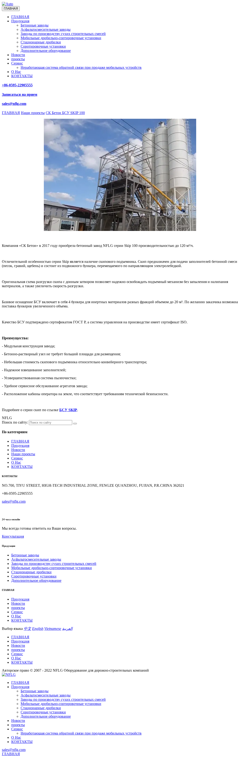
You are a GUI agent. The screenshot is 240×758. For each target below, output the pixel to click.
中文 (27, 629)
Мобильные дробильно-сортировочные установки (61, 38)
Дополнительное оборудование (46, 51)
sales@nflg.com (14, 501)
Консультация (13, 536)
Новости (18, 55)
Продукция (20, 21)
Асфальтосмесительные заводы (46, 29)
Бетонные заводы (35, 25)
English (37, 629)
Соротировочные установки (43, 46)
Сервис (17, 63)
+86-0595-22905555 (17, 85)
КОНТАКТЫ (22, 76)
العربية (67, 629)
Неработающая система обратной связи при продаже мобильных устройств (81, 67)
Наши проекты (23, 454)
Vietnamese (52, 629)
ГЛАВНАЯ (20, 17)
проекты (18, 59)
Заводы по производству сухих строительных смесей (63, 34)
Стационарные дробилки (41, 42)
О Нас (16, 72)
